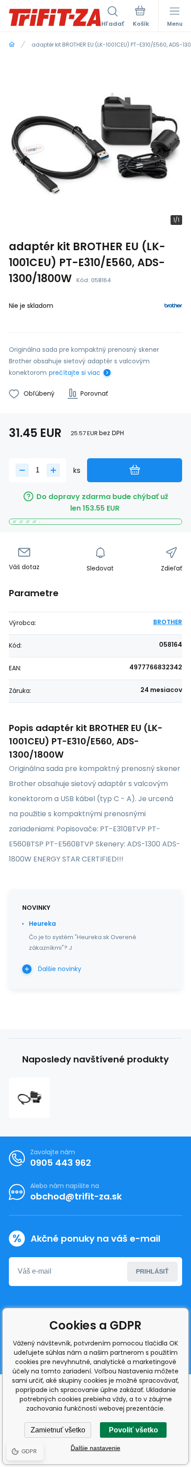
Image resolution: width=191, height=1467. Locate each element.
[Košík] (141, 17)
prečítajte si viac (74, 372)
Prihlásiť (152, 1271)
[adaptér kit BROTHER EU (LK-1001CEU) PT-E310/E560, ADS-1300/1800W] (29, 1098)
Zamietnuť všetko (58, 1430)
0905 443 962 (60, 1162)
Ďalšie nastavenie (95, 1447)
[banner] (55, 17)
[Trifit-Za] (12, 44)
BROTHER (167, 621)
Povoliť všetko (133, 1430)
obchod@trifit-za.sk (76, 1196)
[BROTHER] (173, 307)
